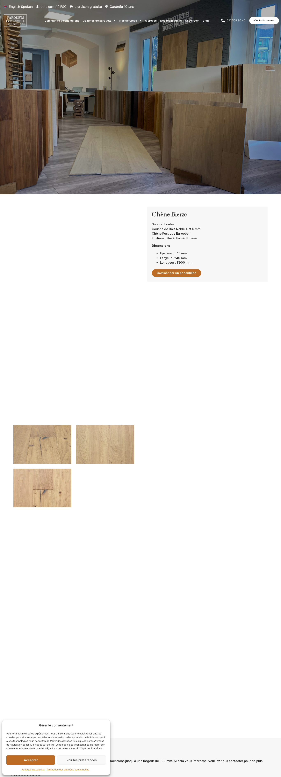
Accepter (31, 760)
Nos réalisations (171, 20)
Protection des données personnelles (68, 769)
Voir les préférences (81, 760)
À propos (151, 20)
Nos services (128, 20)
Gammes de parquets (97, 20)
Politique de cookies (33, 769)
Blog (206, 20)
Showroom (192, 20)
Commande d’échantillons (61, 20)
